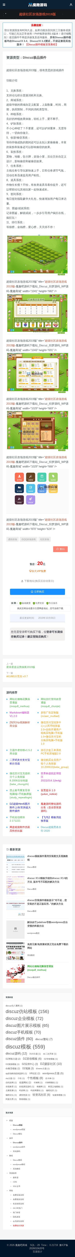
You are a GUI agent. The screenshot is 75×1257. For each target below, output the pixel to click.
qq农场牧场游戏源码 (16, 1073)
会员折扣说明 (18, 1221)
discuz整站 (44, 1039)
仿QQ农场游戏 (28, 539)
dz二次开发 (49, 1054)
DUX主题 (35, 1054)
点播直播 (11, 1090)
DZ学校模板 (51, 1059)
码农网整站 (37, 1090)
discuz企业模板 (24, 1018)
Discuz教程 (31, 867)
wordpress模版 (19, 1129)
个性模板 (35, 1078)
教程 (11, 1156)
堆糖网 (41, 1086)
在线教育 (11, 1086)
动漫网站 (25, 1082)
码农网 (23, 1090)
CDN (15, 1182)
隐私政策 (16, 1217)
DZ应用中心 (30, 1064)
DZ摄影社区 (51, 1063)
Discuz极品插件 (34, 57)
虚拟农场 (12, 539)
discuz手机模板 (23, 1032)
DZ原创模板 (32, 1058)
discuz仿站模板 (27, 1011)
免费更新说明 (18, 1199)
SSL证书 (16, 1186)
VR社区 (34, 1073)
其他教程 (31, 955)
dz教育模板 (13, 1068)
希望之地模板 (55, 1086)
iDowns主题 (43, 1068)
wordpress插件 (19, 1147)
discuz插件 (19, 1038)
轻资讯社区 (41, 1094)
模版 (11, 1121)
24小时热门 (17, 1208)
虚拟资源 (24, 1095)
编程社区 (51, 1090)
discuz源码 (16, 1053)
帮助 (11, 1191)
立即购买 (37, 591)
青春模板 (24, 1099)
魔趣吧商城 (21, 1245)
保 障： (14, 603)
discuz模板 (25, 1047)
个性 (21, 1078)
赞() (60, 549)
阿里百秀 (11, 1099)
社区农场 (44, 539)
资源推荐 (13, 1173)
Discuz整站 (17, 1134)
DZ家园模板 (12, 1064)
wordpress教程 (33, 933)
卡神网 (38, 1082)
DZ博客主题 (13, 1059)
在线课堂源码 (26, 1086)
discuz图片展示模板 (27, 1025)
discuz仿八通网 (14, 1006)
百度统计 (37, 1251)
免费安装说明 (18, 1195)
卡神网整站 (51, 1082)
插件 (11, 1138)
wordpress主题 (53, 1073)
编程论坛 (11, 1095)
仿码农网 (11, 1082)
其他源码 (16, 1151)
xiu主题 (10, 1078)
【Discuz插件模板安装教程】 (41, 44)
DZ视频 (28, 1068)
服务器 (15, 1178)
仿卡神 (49, 1078)
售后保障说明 (18, 1204)
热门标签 (16, 1212)
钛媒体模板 (59, 1095)
